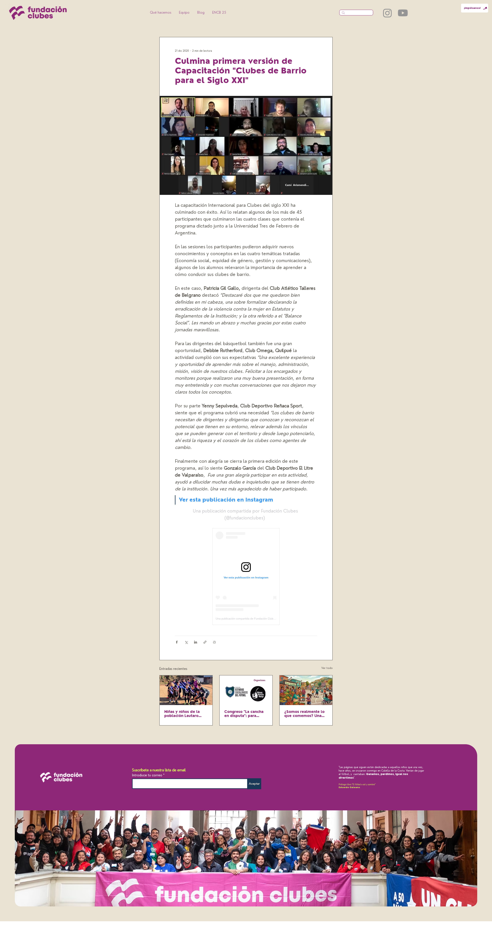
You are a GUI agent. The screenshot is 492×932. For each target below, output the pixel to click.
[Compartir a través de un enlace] (205, 642)
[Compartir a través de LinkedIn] (195, 642)
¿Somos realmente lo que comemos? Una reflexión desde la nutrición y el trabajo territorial (304, 714)
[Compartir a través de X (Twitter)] (186, 642)
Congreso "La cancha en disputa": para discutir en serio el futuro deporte (243, 714)
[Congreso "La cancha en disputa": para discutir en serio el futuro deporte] (246, 690)
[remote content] (246, 576)
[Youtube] (403, 13)
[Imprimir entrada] (214, 642)
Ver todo (327, 668)
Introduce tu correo (147, 775)
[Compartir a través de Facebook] (177, 642)
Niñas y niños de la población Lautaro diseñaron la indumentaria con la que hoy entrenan (183, 714)
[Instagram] (387, 13)
